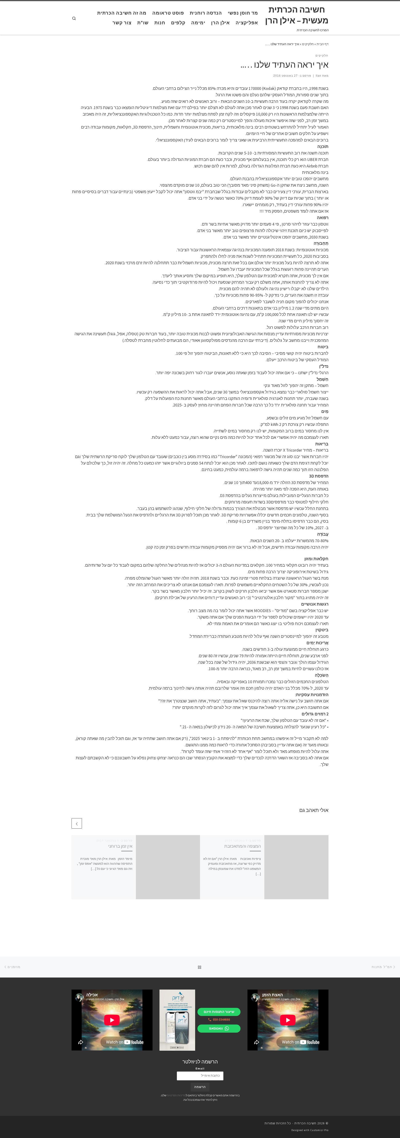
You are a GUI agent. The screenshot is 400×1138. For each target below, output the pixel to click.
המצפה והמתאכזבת (242, 846)
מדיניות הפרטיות (176, 1095)
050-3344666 (221, 1020)
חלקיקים (308, 44)
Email (200, 1068)
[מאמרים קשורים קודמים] (88, 823)
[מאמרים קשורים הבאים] (77, 823)
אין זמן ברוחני (120, 846)
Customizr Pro (319, 1130)
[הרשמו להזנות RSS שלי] (73, 1125)
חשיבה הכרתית (305, 1123)
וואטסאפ (216, 1028)
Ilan (318, 75)
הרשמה (200, 1087)
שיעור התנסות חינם (219, 1011)
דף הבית (322, 44)
